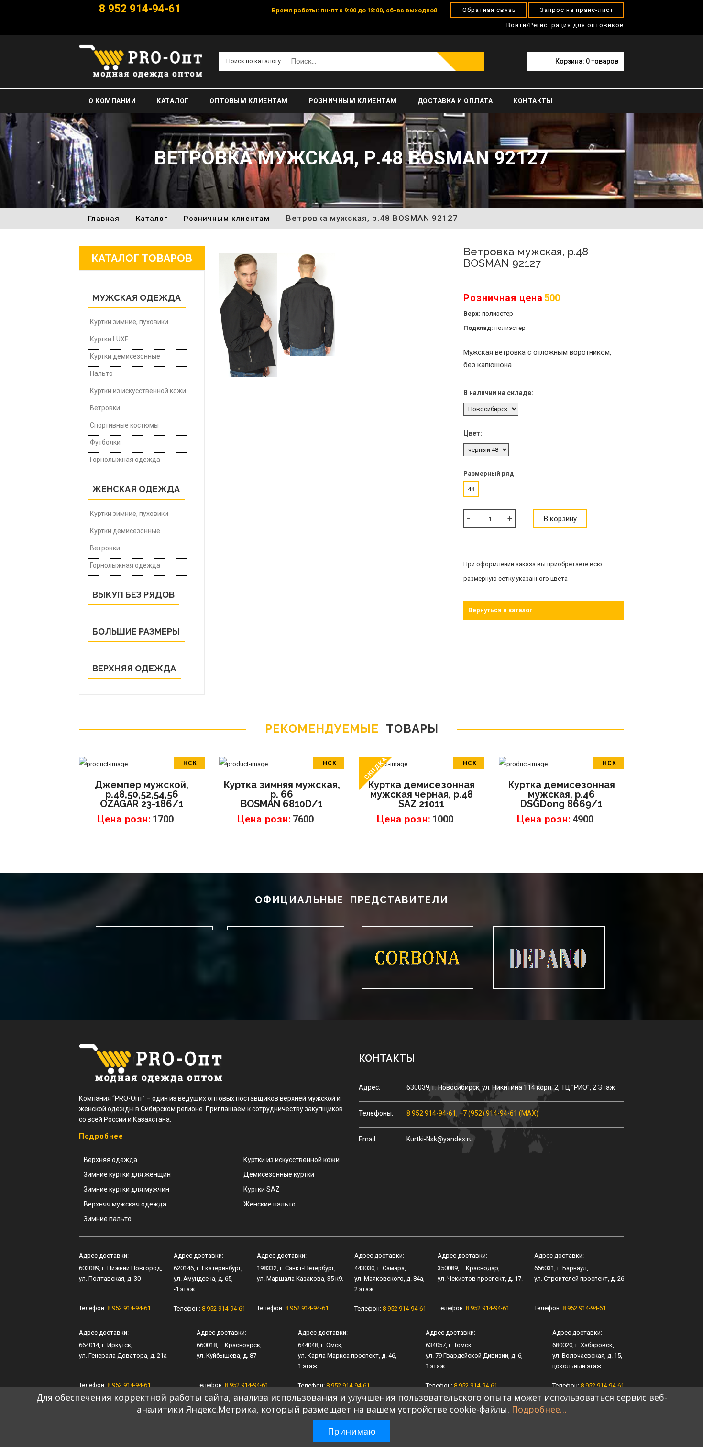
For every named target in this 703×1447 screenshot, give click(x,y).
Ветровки (105, 408)
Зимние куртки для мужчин (126, 1189)
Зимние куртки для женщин (127, 1174)
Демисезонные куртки (278, 1174)
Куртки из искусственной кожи (138, 391)
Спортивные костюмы (124, 425)
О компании (112, 101)
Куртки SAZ (261, 1189)
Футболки (105, 442)
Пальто (101, 373)
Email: (368, 1139)
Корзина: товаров (586, 61)
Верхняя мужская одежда (125, 1204)
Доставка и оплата (455, 101)
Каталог (172, 101)
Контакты (532, 101)
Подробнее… (539, 1409)
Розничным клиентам (352, 101)
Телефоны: (376, 1113)
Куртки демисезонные (125, 356)
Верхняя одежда (110, 1159)
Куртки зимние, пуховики (129, 322)
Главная (104, 218)
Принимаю (352, 1431)
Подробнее (101, 1136)
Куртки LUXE (109, 339)
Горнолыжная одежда (125, 459)
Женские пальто (269, 1204)
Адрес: (369, 1087)
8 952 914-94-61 (138, 8)
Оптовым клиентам (248, 101)
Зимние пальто (108, 1219)
